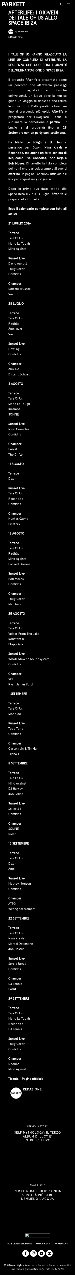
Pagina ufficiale (32, 1079)
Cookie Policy (61, 1243)
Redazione (23, 31)
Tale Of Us (20, 54)
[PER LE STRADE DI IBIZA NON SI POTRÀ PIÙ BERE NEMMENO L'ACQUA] (37, 1192)
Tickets (13, 1079)
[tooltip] (11, 45)
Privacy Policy (43, 1243)
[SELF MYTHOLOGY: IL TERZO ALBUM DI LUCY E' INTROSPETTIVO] (37, 1134)
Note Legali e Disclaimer (20, 1243)
